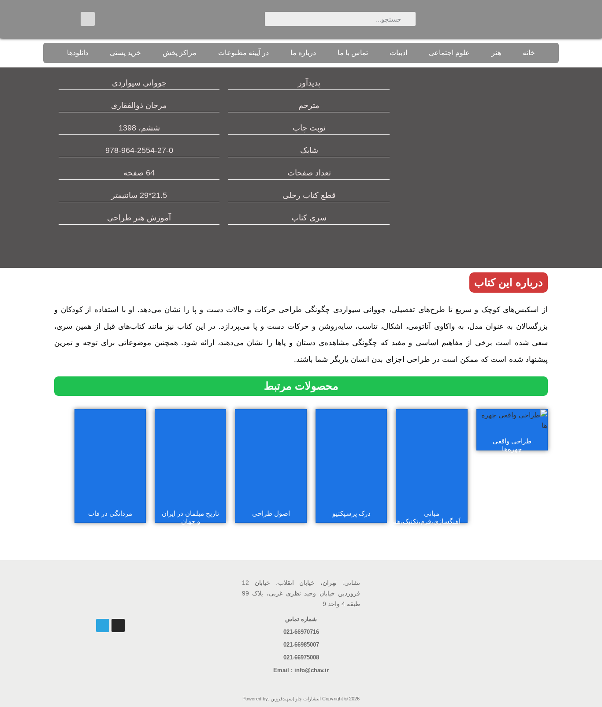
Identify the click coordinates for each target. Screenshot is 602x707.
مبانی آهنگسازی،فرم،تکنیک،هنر (426, 517)
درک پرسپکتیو (351, 513)
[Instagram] (118, 625)
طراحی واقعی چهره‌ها (512, 445)
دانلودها (77, 52)
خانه (529, 52)
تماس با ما (353, 52)
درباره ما (303, 52)
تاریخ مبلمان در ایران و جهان (190, 517)
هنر (496, 52)
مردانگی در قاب (110, 513)
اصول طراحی (271, 513)
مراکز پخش (180, 52)
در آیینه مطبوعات (243, 52)
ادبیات (398, 52)
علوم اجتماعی (449, 52)
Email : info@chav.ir (301, 670)
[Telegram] (102, 625)
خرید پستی (125, 52)
